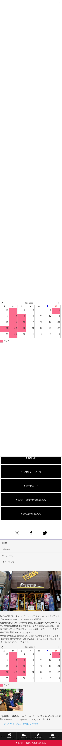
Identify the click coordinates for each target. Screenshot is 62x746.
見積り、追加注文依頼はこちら (31, 500)
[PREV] (2, 303)
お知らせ (31, 458)
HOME (5, 543)
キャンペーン (8, 556)
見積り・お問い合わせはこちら (31, 743)
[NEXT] (58, 303)
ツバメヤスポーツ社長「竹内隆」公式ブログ (21, 724)
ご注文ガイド (31, 486)
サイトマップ (8, 562)
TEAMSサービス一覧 (31, 472)
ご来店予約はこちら (31, 514)
